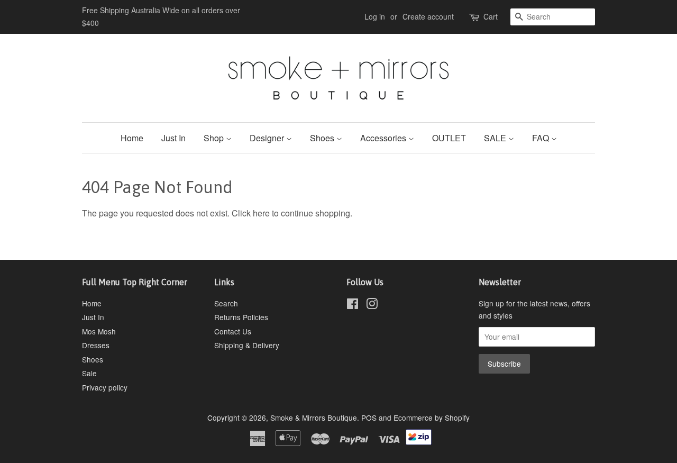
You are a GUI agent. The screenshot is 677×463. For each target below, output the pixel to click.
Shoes (323, 138)
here (261, 213)
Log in (374, 16)
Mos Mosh (99, 331)
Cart (490, 16)
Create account (428, 16)
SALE (496, 138)
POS (369, 417)
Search (226, 303)
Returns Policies (241, 317)
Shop (215, 138)
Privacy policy (104, 387)
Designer (268, 138)
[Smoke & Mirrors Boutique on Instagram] (372, 305)
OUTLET (449, 138)
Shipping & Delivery (246, 345)
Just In (173, 138)
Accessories (384, 138)
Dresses (95, 345)
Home (132, 138)
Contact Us (232, 331)
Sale (89, 373)
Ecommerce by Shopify (432, 417)
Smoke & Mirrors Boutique (313, 417)
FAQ (541, 138)
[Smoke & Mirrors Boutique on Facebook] (352, 305)
